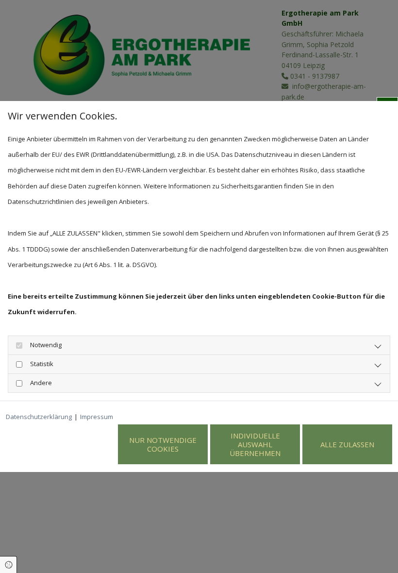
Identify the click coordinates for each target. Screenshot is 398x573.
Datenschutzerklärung (39, 416)
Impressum (96, 416)
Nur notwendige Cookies (163, 444)
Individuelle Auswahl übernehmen (255, 444)
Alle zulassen (347, 444)
